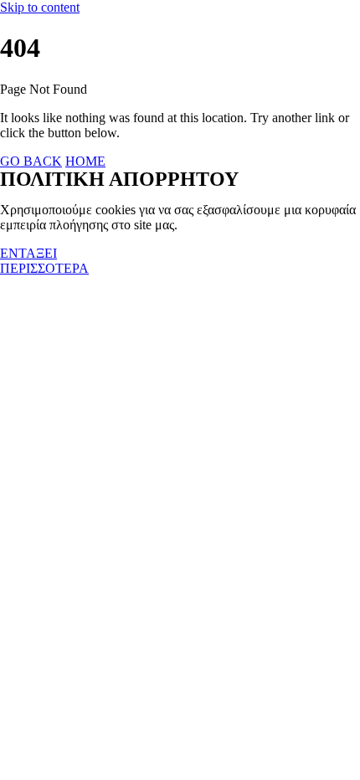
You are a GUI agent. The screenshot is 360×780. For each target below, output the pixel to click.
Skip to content (40, 7)
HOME (85, 161)
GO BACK (31, 161)
